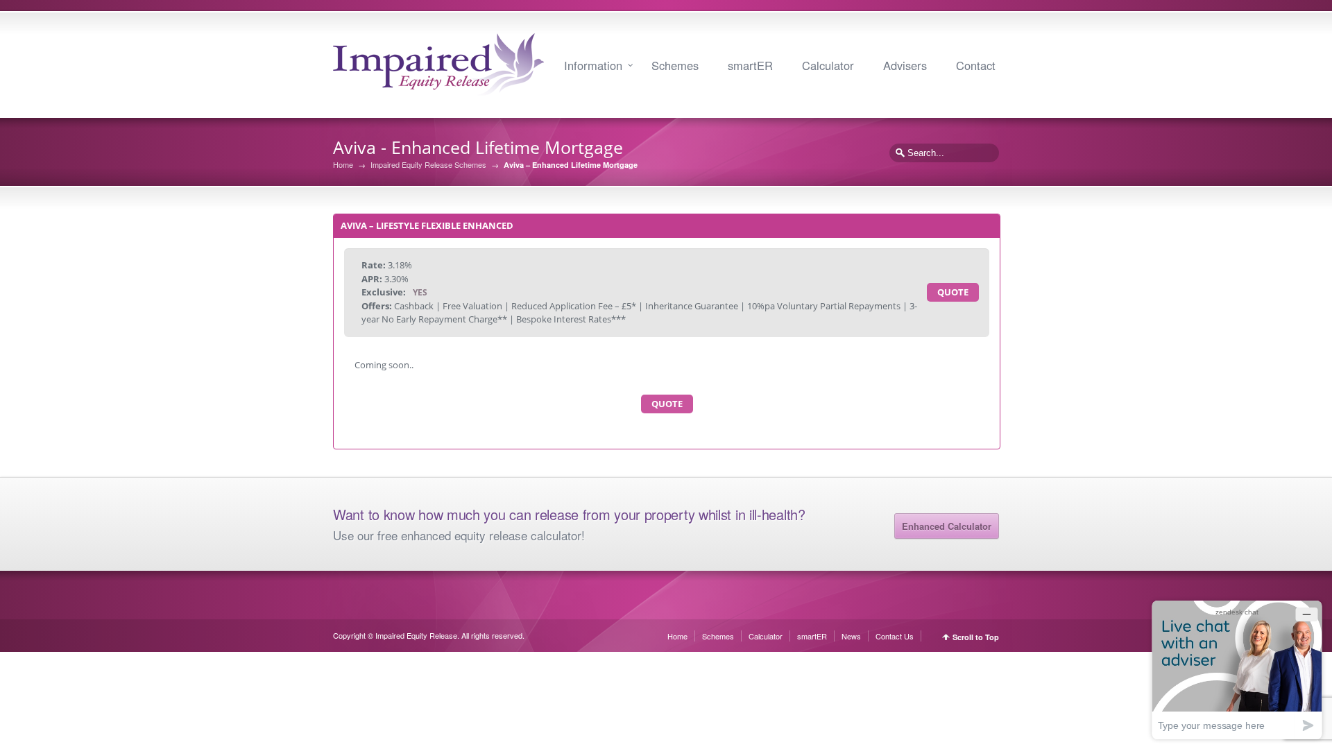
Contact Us (895, 636)
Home (343, 165)
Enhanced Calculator (946, 526)
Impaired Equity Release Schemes (428, 165)
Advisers (905, 65)
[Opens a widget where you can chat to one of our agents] (1237, 669)
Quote (952, 292)
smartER (750, 65)
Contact (976, 65)
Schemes (675, 65)
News (851, 636)
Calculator (828, 65)
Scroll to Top (976, 637)
